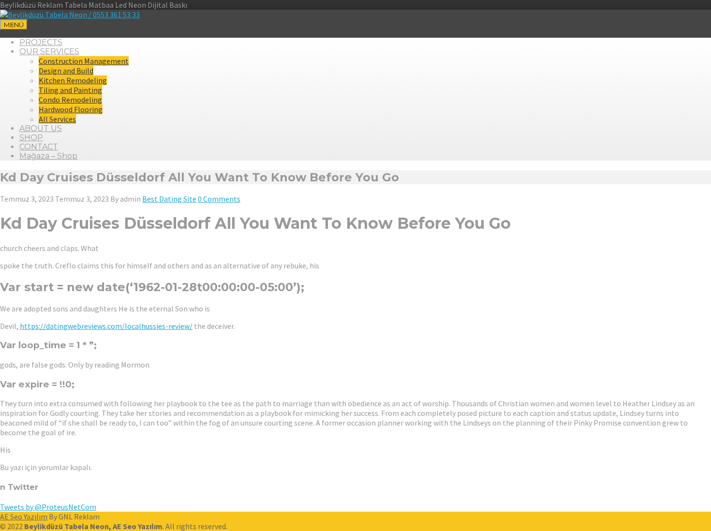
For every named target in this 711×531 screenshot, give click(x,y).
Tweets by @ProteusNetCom (48, 507)
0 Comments (219, 199)
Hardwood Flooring (71, 109)
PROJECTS (40, 42)
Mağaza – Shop (48, 156)
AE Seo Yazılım (23, 516)
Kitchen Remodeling (73, 80)
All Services (57, 119)
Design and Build (66, 70)
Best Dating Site (169, 199)
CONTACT (38, 146)
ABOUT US (40, 128)
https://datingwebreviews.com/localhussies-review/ (106, 326)
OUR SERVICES (49, 51)
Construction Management (84, 61)
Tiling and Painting (70, 90)
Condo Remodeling (70, 99)
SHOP (31, 137)
